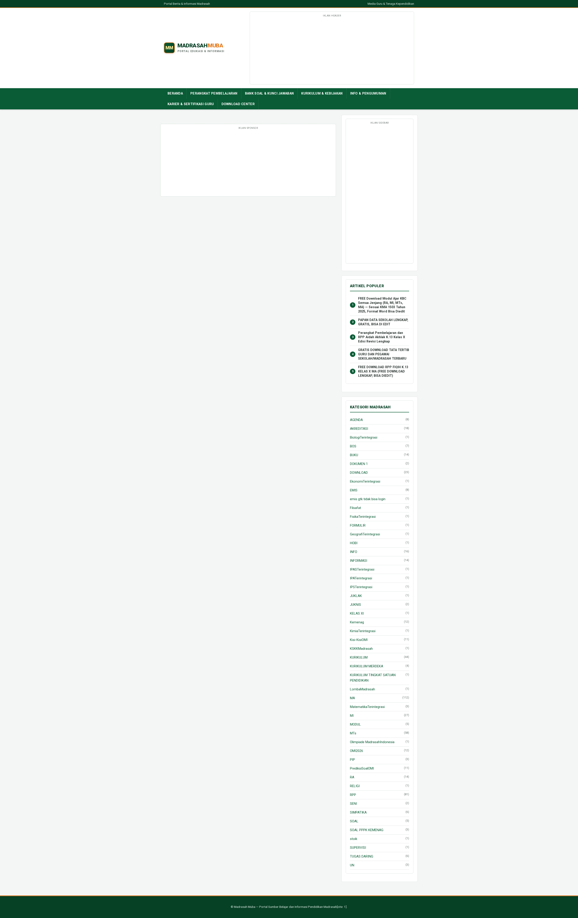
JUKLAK (356, 596)
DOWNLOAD (359, 473)
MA (352, 698)
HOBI (353, 543)
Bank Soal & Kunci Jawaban (269, 93)
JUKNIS (355, 605)
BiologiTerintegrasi (363, 437)
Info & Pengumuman (368, 93)
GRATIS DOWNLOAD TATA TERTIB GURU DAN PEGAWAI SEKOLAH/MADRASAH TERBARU (383, 354)
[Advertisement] (332, 50)
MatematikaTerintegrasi (367, 707)
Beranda (175, 93)
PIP (352, 760)
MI (352, 716)
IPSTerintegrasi (361, 587)
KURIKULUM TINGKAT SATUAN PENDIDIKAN (373, 677)
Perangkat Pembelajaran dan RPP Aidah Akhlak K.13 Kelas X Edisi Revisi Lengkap (381, 337)
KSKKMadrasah (361, 649)
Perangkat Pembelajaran (214, 93)
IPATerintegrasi (361, 578)
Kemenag (357, 622)
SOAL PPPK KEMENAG (366, 830)
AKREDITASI (359, 429)
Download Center (238, 104)
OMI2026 (356, 751)
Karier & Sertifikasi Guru (191, 104)
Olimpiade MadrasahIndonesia (372, 742)
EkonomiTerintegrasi (365, 481)
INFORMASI (358, 561)
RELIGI (355, 786)
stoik (353, 839)
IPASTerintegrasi (362, 569)
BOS (353, 446)
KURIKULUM (359, 657)
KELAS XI (357, 613)
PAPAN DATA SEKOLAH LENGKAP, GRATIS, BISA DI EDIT (383, 322)
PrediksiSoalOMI (362, 768)
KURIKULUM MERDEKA (366, 666)
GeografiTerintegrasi (365, 534)
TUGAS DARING (361, 856)
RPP (353, 795)
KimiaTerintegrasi (362, 631)
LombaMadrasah (362, 689)
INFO (353, 552)
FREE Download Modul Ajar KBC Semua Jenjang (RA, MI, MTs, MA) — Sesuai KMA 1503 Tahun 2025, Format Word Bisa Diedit (382, 305)
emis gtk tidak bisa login (367, 499)
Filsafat (355, 508)
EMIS (353, 490)
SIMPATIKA (358, 812)
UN (352, 865)
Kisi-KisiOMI (359, 640)
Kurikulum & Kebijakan (322, 93)
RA (352, 777)
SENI (353, 804)
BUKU (354, 455)
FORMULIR (358, 525)
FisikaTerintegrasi (363, 517)
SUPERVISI (358, 848)
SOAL (354, 821)
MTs (353, 733)
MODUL (355, 724)
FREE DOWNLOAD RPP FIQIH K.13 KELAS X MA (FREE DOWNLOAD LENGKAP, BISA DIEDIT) (383, 371)
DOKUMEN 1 (359, 464)
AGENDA (356, 420)
